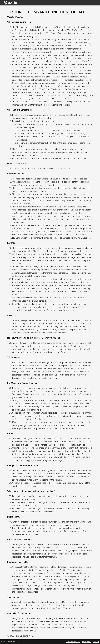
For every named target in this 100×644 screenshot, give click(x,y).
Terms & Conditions (73, 642)
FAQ (89, 642)
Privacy (84, 642)
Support (96, 642)
